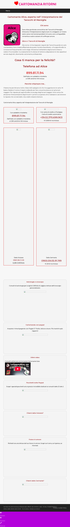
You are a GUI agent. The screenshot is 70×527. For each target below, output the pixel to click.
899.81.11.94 (35, 73)
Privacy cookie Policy (59, 508)
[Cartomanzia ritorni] (35, 3)
